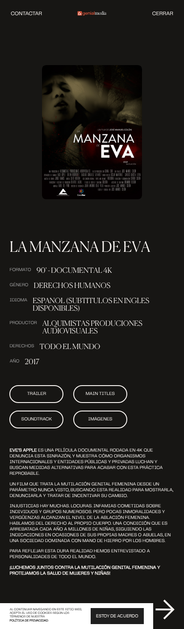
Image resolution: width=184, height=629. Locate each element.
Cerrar (162, 13)
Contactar (26, 13)
